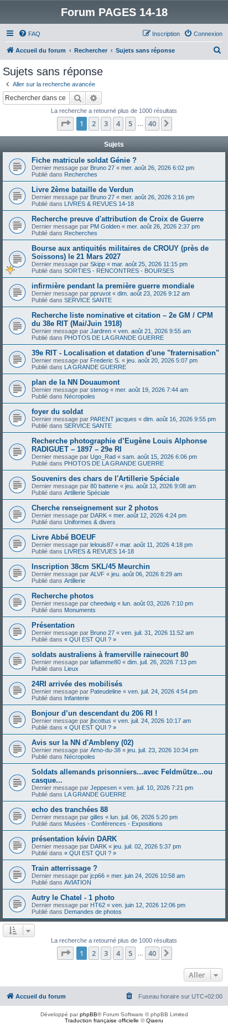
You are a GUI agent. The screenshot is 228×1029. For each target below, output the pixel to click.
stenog (99, 389)
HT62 (97, 905)
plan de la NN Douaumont (76, 382)
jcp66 (97, 875)
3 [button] (106, 123)
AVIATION (77, 882)
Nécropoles (79, 396)
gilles (96, 817)
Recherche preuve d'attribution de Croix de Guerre (118, 219)
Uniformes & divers (90, 522)
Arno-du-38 (105, 750)
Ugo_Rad (103, 456)
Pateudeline (105, 691)
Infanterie (76, 698)
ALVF (97, 574)
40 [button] (152, 123)
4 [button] (118, 123)
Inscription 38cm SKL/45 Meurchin (91, 566)
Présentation (53, 625)
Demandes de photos (93, 911)
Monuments (80, 610)
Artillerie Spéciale (87, 492)
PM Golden (105, 226)
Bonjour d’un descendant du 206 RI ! (94, 713)
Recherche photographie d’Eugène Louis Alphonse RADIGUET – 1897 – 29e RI (119, 445)
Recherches (80, 174)
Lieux (71, 668)
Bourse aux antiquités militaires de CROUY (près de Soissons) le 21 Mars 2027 (120, 252)
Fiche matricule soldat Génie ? (84, 160)
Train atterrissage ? (64, 868)
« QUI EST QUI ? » (90, 639)
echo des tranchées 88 (70, 809)
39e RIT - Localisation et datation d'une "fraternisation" (125, 353)
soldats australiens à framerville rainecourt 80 (110, 654)
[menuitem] (29, 33)
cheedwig (103, 603)
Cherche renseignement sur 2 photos (95, 508)
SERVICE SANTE (88, 300)
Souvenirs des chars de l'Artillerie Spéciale (105, 478)
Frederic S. (105, 360)
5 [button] (130, 123)
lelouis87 (101, 544)
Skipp (97, 264)
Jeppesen (103, 787)
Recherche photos (63, 596)
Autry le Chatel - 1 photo (73, 897)
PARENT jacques (113, 419)
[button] (65, 123)
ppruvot (100, 293)
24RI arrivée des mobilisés (77, 684)
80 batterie (104, 486)
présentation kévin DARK (74, 839)
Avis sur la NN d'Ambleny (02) (82, 742)
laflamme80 (105, 662)
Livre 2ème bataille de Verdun (82, 189)
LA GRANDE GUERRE (95, 367)
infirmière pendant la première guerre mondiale (113, 286)
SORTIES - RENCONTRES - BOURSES (119, 270)
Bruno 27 (102, 167)
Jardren (100, 331)
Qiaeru (154, 1020)
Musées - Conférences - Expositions (113, 823)
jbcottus (100, 720)
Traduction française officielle (102, 1020)
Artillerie (74, 580)
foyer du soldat (57, 411)
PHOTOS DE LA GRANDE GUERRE (114, 337)
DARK (98, 515)
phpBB (88, 1014)
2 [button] (94, 123)
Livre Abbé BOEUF (64, 537)
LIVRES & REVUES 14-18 (99, 203)
